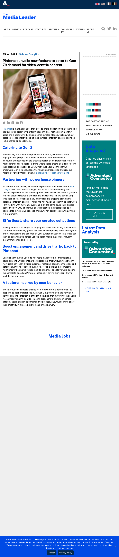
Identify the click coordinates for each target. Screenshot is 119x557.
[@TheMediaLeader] (109, 28)
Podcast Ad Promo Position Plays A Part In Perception (99, 125)
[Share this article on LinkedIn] (8, 122)
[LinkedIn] (115, 28)
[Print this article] (21, 122)
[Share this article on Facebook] (12, 122)
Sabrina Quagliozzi (30, 54)
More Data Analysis (97, 288)
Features (40, 29)
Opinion (16, 29)
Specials (53, 29)
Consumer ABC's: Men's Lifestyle (96, 282)
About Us (90, 30)
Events (80, 29)
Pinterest (7, 129)
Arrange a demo (97, 214)
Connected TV (67, 30)
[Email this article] (17, 122)
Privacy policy (65, 552)
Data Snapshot (95, 148)
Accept (51, 552)
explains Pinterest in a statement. (53, 173)
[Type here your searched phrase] (103, 28)
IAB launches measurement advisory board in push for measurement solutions (98, 263)
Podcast (28, 29)
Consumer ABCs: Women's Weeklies (97, 270)
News (7, 29)
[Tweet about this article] (4, 122)
